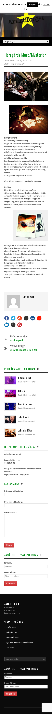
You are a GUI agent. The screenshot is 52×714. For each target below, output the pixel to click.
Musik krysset (16, 340)
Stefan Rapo (11, 627)
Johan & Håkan (25, 430)
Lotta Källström (12, 637)
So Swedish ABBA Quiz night (23, 350)
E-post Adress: (10, 572)
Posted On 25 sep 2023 (26, 421)
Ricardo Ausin (24, 378)
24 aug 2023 (21, 60)
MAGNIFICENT (11, 632)
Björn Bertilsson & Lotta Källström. (19, 642)
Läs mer (46, 4)
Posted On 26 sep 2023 (26, 408)
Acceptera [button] (32, 4)
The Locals (10, 647)
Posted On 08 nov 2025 (27, 382)
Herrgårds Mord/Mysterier (25, 55)
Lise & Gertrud (25, 404)
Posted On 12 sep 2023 (26, 434)
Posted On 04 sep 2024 (27, 395)
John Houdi (23, 417)
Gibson (21, 391)
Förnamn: (8, 563)
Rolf (6, 64)
